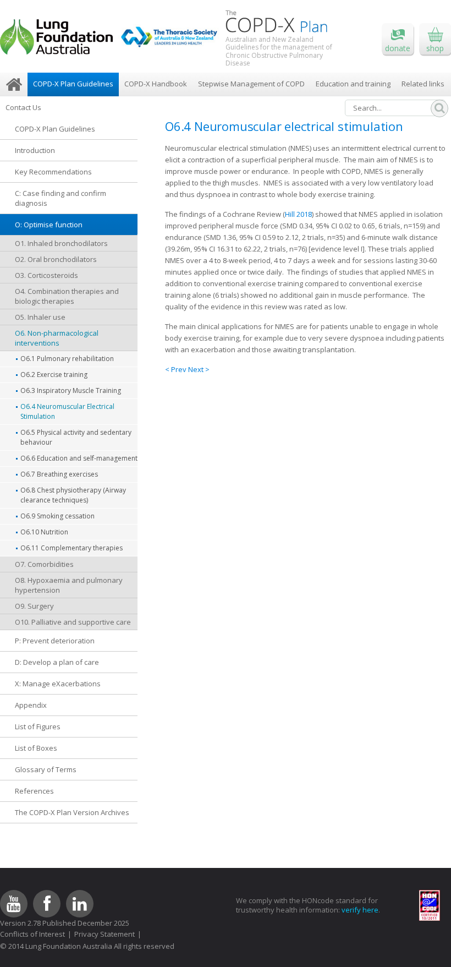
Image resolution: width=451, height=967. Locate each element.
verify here (360, 910)
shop (435, 48)
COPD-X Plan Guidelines (73, 84)
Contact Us (23, 107)
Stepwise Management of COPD (251, 84)
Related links (423, 84)
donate (397, 48)
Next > (199, 369)
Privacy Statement (104, 934)
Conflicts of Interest (32, 934)
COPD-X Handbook (155, 84)
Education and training (353, 84)
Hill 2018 (298, 214)
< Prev (176, 369)
